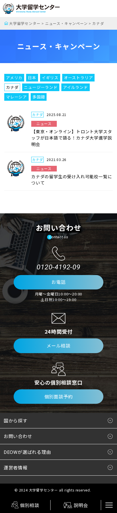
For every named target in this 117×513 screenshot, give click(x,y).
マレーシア (16, 97)
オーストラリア (78, 77)
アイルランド (75, 87)
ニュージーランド (40, 87)
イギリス (50, 77)
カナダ (12, 87)
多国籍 (38, 97)
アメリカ (14, 77)
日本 (32, 77)
